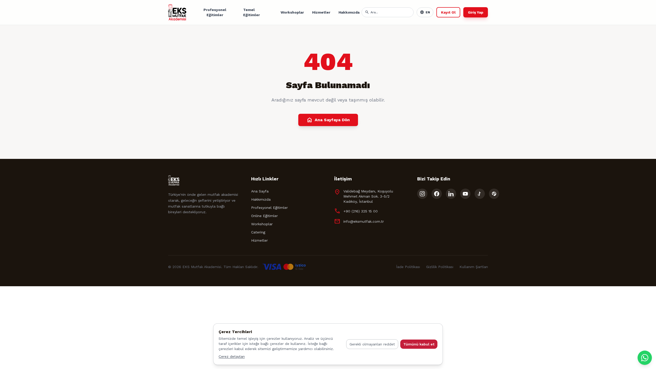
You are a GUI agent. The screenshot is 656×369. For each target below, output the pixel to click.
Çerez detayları (232, 356)
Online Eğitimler (264, 216)
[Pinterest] (494, 194)
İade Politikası (408, 267)
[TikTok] (480, 194)
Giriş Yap (475, 12)
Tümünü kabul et (418, 344)
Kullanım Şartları (473, 267)
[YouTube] (465, 194)
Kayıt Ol (448, 12)
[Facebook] (437, 194)
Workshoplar (292, 12)
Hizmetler (321, 12)
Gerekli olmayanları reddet (372, 344)
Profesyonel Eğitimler (214, 12)
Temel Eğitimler (251, 12)
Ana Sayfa (260, 191)
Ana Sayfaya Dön (328, 120)
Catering (258, 232)
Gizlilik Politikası (439, 267)
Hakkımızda (349, 12)
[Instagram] (422, 194)
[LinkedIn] (451, 194)
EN (425, 12)
